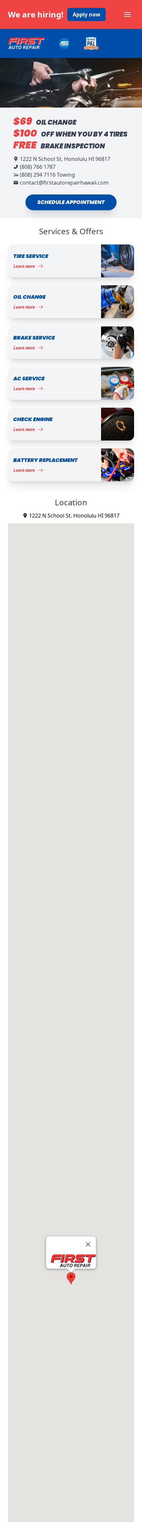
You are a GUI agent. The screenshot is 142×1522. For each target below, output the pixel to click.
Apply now (86, 14)
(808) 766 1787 (37, 166)
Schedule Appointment (71, 202)
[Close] (88, 1244)
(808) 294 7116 (37, 174)
